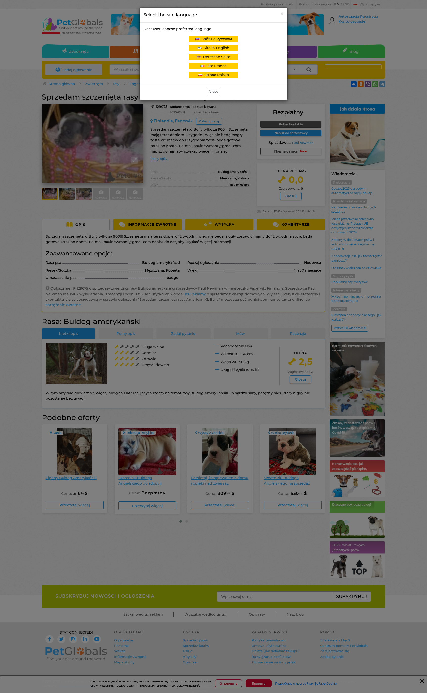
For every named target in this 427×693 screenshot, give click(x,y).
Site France (215, 66)
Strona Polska (215, 75)
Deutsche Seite (215, 57)
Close (213, 91)
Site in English (215, 48)
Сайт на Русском (215, 39)
